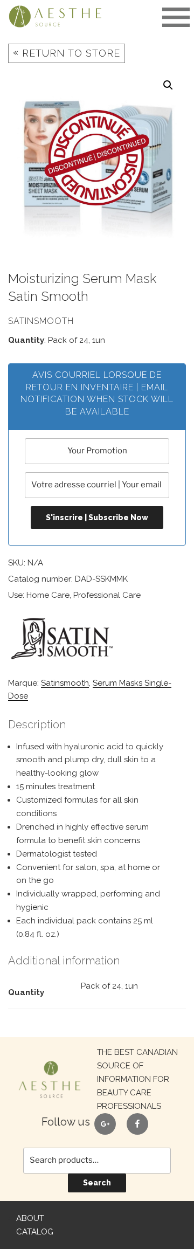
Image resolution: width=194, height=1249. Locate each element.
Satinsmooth (65, 683)
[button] (168, 85)
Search (97, 1182)
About (30, 1218)
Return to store (66, 52)
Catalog (34, 1232)
